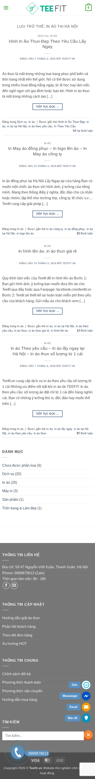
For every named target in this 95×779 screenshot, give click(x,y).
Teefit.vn (68, 58)
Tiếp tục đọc (47, 106)
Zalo (75, 684)
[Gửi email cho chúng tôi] (14, 585)
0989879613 (38, 753)
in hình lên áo (59, 330)
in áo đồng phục (75, 229)
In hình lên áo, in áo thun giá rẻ (47, 251)
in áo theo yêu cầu (40, 126)
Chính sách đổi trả (16, 674)
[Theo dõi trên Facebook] (6, 585)
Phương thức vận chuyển (22, 691)
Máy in (7, 491)
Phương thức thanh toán (21, 682)
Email (74, 707)
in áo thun (20, 330)
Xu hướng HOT (14, 644)
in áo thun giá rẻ (38, 330)
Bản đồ (73, 718)
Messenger (70, 696)
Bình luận (85, 233)
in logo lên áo (25, 233)
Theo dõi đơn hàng (17, 635)
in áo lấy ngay (63, 429)
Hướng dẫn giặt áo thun (21, 618)
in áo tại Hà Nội (17, 126)
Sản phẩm (10, 499)
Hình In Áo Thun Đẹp (71, 122)
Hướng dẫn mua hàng (19, 700)
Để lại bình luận (83, 130)
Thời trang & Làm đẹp (19, 508)
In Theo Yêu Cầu (65, 126)
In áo (53, 36)
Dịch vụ (43, 36)
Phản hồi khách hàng (19, 626)
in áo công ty (54, 229)
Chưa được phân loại (19, 465)
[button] (6, 7)
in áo (49, 326)
